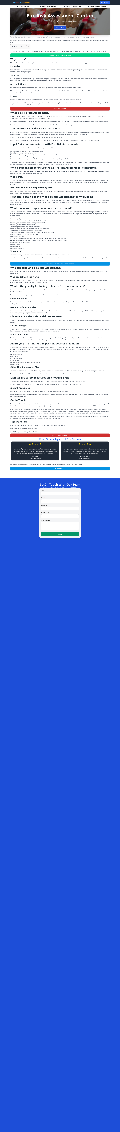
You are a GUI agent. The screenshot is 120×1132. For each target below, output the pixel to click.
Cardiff (12, 432)
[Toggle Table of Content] (27, 46)
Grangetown (19, 432)
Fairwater (32, 432)
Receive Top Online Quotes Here (60, 435)
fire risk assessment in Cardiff (21, 212)
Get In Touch (104, 2)
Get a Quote (60, 27)
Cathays (26, 432)
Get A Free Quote (60, 468)
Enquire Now (60, 474)
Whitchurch (39, 432)
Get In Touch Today (60, 109)
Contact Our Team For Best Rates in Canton (60, 264)
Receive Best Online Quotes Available (60, 55)
